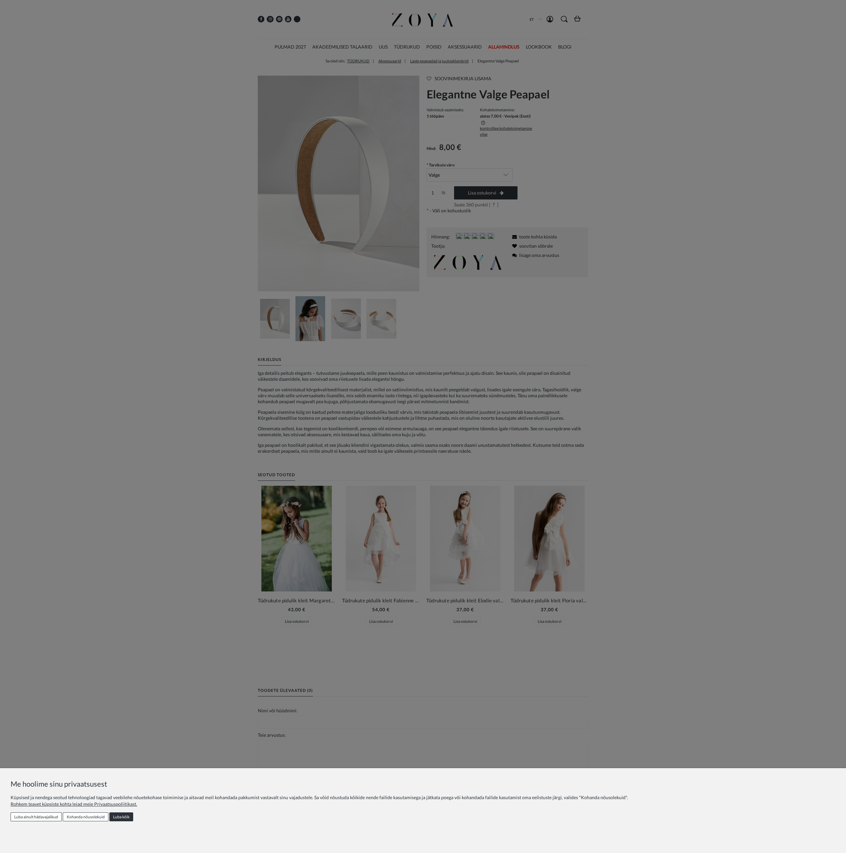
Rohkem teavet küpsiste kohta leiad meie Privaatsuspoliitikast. (74, 804)
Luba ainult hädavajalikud (36, 816)
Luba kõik (121, 816)
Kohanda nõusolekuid (86, 816)
